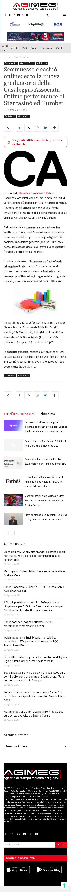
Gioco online (4, 48)
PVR (24, 48)
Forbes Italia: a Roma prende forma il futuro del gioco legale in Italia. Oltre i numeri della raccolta (44, 482)
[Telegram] (18, 15)
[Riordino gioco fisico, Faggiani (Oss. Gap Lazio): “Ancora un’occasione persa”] (13, 519)
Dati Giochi (10, 116)
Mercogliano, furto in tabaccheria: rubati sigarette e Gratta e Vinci (34, 573)
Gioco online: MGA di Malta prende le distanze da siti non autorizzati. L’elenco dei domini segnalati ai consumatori (46, 427)
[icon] (20, 873)
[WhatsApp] (37, 128)
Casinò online (21, 57)
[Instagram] (9, 15)
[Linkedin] (14, 15)
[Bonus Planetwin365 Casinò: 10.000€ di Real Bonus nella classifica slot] (13, 445)
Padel (34, 48)
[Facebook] (5, 15)
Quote (59, 48)
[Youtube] (27, 15)
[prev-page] (6, 533)
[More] (55, 128)
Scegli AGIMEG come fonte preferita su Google (37, 142)
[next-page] (12, 533)
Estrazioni (46, 48)
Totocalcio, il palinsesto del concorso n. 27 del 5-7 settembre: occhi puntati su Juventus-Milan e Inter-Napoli (34, 696)
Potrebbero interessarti (19, 414)
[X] (22, 15)
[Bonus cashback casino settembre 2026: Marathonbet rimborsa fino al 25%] (13, 463)
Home (7, 57)
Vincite (15, 48)
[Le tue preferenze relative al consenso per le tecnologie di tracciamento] (64, 885)
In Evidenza (42, 63)
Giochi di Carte (27, 63)
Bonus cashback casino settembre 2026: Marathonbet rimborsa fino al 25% (28, 624)
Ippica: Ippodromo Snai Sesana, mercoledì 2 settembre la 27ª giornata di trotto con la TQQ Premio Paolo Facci (31, 641)
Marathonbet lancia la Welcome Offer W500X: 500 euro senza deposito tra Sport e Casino (44, 501)
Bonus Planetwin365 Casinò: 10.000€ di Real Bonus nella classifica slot (34, 588)
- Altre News (46, 414)
